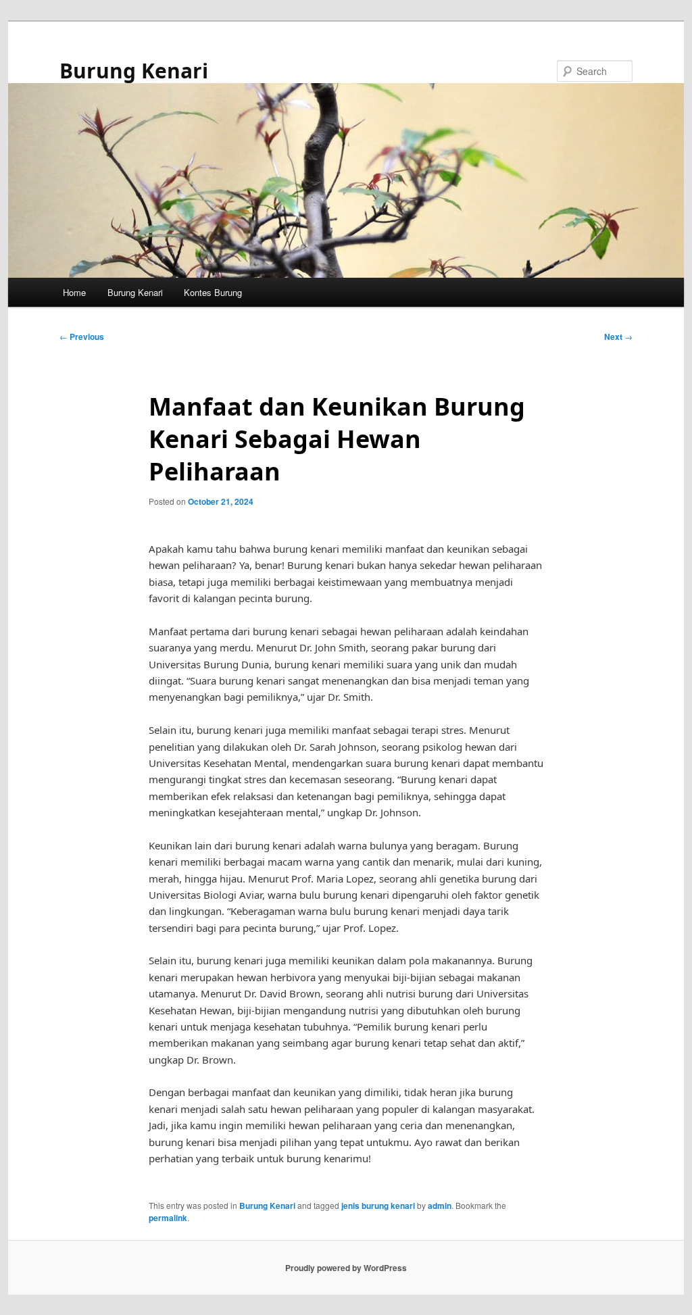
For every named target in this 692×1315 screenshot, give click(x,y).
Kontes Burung (213, 292)
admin (439, 1205)
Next (618, 336)
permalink (168, 1218)
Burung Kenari (133, 70)
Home (74, 292)
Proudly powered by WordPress (346, 1268)
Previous (81, 336)
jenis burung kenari (378, 1205)
